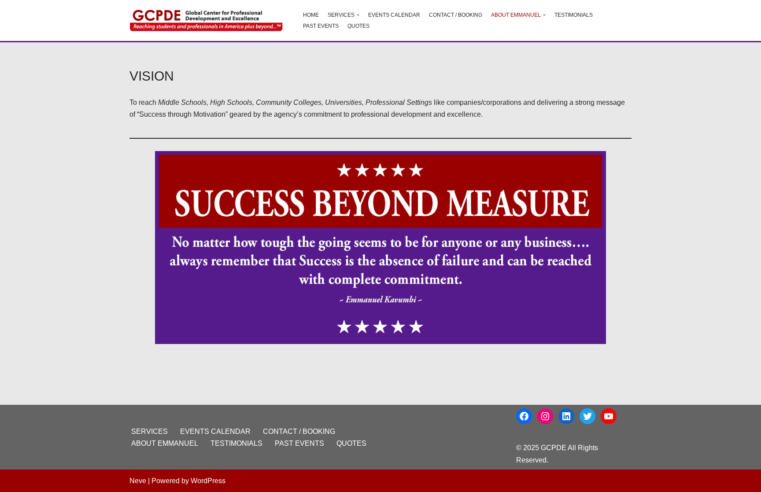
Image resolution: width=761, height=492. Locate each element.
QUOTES (358, 26)
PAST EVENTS (321, 26)
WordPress (208, 481)
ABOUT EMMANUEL (164, 443)
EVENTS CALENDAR (394, 15)
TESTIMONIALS (573, 15)
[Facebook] (524, 416)
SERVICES (149, 431)
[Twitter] (587, 416)
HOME (311, 15)
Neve (137, 481)
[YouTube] (609, 416)
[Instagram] (545, 416)
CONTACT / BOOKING (455, 15)
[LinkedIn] (566, 416)
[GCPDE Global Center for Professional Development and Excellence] (208, 20)
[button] (358, 15)
